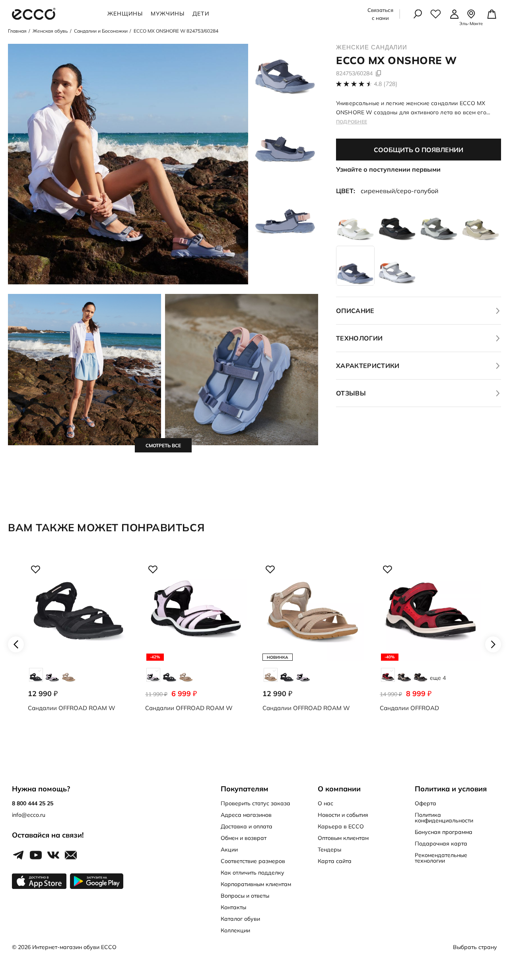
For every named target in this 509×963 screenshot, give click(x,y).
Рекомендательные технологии (441, 857)
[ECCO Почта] (70, 855)
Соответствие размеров (253, 861)
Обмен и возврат (243, 838)
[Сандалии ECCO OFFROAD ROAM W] (78, 644)
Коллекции (235, 930)
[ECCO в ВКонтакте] (53, 855)
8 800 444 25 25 (32, 803)
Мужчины (168, 13)
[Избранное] (435, 14)
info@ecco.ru (28, 815)
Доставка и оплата (246, 826)
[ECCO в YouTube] (35, 855)
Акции (229, 849)
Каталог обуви (240, 919)
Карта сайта (335, 861)
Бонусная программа (443, 832)
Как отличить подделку (252, 872)
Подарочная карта (441, 843)
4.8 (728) (386, 84)
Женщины (125, 13)
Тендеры (329, 849)
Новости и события (343, 815)
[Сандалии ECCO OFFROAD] (430, 644)
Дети (200, 13)
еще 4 (438, 677)
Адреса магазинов (246, 815)
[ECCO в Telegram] (18, 855)
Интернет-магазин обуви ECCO (74, 947)
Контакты (233, 907)
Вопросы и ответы (245, 895)
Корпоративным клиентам (256, 884)
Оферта (425, 803)
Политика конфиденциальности (444, 817)
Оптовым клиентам (343, 838)
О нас (325, 803)
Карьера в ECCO (341, 826)
